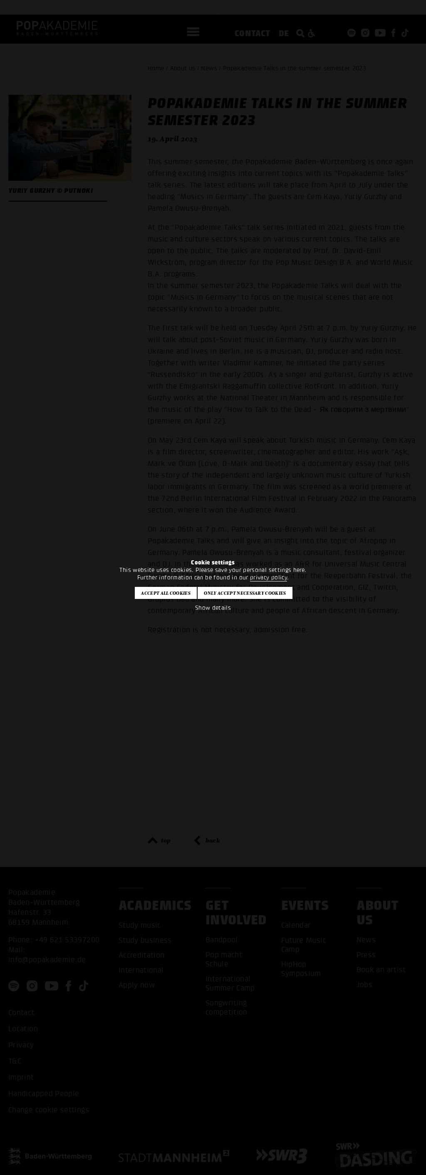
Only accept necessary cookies (245, 593)
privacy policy (268, 577)
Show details (213, 607)
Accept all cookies (166, 593)
